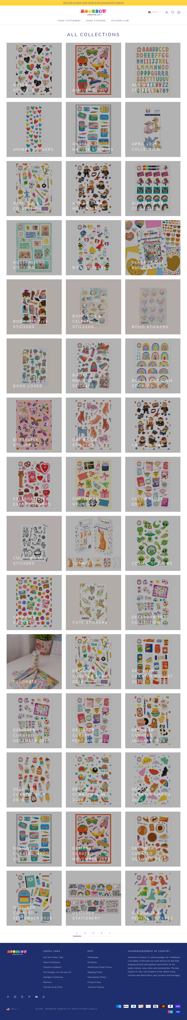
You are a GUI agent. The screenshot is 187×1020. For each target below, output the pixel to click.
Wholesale (92, 957)
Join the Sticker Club (53, 957)
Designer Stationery (53, 977)
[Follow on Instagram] (15, 996)
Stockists (92, 962)
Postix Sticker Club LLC (85, 1009)
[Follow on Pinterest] (29, 996)
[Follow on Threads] (22, 996)
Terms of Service (95, 987)
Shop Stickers (96, 20)
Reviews (47, 982)
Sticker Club (120, 20)
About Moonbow (51, 962)
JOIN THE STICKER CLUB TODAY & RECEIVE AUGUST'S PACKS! (93, 3)
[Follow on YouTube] (36, 996)
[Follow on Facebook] (8, 996)
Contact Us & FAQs (53, 987)
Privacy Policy (94, 982)
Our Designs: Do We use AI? (57, 972)
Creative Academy (52, 967)
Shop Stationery (69, 20)
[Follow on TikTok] (43, 996)
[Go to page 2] (110, 933)
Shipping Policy (94, 972)
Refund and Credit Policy (99, 967)
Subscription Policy (96, 977)
